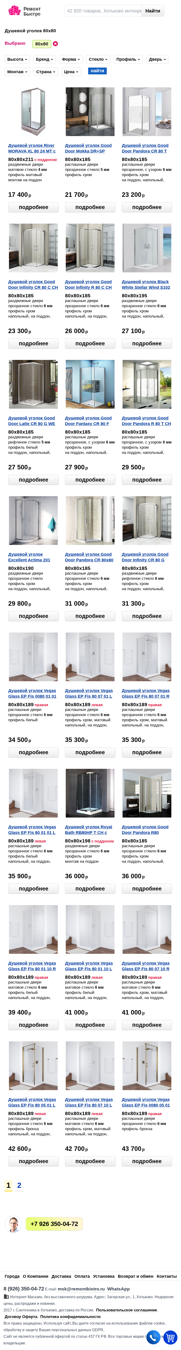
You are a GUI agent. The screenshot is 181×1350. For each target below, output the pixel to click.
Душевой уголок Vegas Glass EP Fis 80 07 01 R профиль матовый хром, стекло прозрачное (146, 694)
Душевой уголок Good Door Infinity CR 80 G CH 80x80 (145, 557)
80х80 (41, 43)
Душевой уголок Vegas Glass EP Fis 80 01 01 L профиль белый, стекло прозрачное (32, 830)
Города (12, 1276)
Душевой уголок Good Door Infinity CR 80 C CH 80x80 (33, 285)
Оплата (82, 1276)
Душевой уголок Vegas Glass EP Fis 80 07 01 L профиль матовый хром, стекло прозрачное (89, 694)
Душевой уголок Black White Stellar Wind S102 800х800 (146, 285)
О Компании (35, 1276)
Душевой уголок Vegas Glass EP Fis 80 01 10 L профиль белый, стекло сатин (89, 966)
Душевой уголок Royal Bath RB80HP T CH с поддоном (88, 830)
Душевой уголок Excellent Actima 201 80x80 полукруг (29, 557)
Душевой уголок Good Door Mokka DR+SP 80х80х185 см (88, 148)
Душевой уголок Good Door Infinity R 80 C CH (88, 284)
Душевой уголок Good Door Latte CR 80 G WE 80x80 (31, 421)
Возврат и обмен (135, 1276)
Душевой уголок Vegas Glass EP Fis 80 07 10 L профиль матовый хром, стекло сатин (89, 1102)
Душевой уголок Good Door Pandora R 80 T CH (146, 421)
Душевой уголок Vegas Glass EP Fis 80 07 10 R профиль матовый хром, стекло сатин (146, 966)
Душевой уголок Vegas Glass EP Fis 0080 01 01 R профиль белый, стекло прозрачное (32, 694)
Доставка (61, 1276)
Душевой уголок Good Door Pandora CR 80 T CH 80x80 (145, 148)
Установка (104, 1276)
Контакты (167, 1276)
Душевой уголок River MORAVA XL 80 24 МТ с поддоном (32, 148)
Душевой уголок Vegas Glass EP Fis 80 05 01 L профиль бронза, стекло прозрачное (32, 1102)
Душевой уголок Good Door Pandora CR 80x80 (89, 557)
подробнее (33, 207)
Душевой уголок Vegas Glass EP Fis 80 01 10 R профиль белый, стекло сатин (32, 966)
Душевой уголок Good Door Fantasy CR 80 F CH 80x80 (88, 421)
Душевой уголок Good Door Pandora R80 (145, 830)
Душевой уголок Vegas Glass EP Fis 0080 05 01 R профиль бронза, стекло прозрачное (146, 1102)
